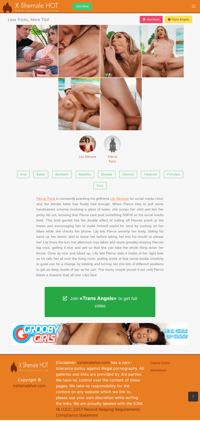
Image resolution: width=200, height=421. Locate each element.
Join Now (82, 6)
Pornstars (173, 174)
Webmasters (158, 370)
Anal (23, 174)
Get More (153, 19)
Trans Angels (180, 19)
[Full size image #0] (37, 51)
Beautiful (85, 174)
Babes (41, 174)
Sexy (100, 185)
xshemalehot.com (29, 385)
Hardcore (150, 174)
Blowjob (106, 174)
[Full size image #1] (79, 51)
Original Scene (160, 363)
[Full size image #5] (121, 104)
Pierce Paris (112, 159)
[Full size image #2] (121, 51)
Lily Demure (87, 157)
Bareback (62, 174)
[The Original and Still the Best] (100, 343)
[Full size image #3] (163, 51)
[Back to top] (193, 396)
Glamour (128, 174)
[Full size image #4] (79, 104)
